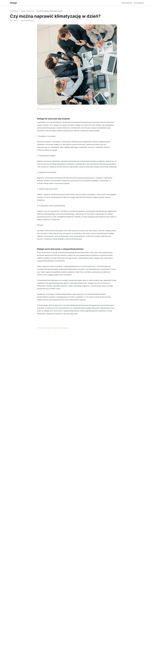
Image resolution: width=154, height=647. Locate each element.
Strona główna (139, 3)
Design (13, 3)
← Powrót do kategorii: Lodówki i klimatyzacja (53, 328)
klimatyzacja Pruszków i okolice (48, 109)
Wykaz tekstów (126, 3)
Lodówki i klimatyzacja (27, 11)
